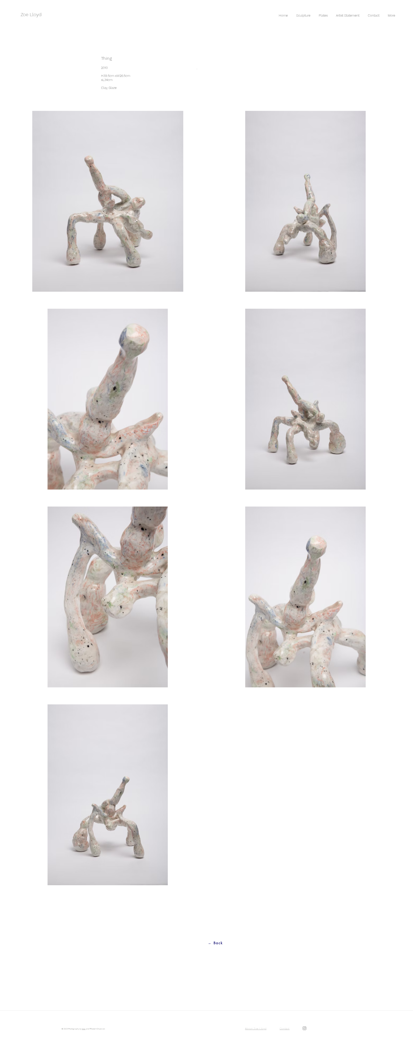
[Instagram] (304, 1028)
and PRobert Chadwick (95, 1029)
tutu (83, 1029)
